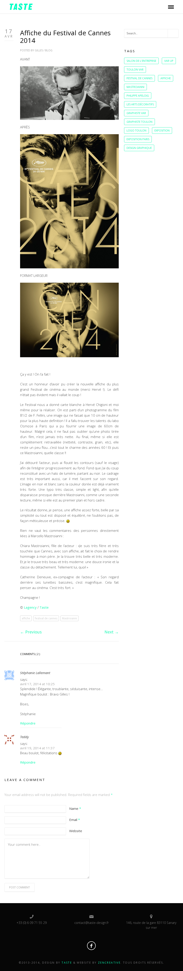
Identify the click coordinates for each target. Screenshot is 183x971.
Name (75, 808)
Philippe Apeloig (138, 96)
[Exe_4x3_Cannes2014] (69, 319)
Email (74, 819)
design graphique (139, 148)
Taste (44, 607)
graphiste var (136, 113)
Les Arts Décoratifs (140, 104)
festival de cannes (46, 618)
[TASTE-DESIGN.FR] (21, 6)
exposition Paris (138, 139)
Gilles (39, 50)
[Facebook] (91, 945)
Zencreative (109, 963)
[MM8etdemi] (69, 92)
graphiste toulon (139, 122)
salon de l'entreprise (141, 61)
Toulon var (135, 69)
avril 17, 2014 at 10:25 (37, 684)
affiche (26, 618)
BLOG (48, 50)
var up (168, 61)
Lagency (30, 607)
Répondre (27, 723)
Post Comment (19, 887)
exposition (162, 130)
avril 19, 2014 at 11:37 (37, 748)
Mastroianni (69, 618)
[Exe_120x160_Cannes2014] (69, 201)
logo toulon (136, 130)
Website (75, 831)
